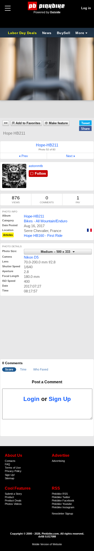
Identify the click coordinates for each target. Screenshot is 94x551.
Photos (9, 503)
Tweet (85, 123)
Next (69, 156)
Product (9, 497)
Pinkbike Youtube (62, 503)
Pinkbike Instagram (63, 507)
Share (85, 128)
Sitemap (9, 478)
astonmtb (36, 166)
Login (31, 399)
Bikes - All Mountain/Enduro (45, 221)
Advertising (58, 460)
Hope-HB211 (34, 216)
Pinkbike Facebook (63, 500)
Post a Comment (47, 382)
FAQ (7, 464)
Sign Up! (10, 474)
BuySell (63, 33)
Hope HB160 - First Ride (43, 235)
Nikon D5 (31, 257)
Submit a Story (13, 493)
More (79, 33)
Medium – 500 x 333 (56, 252)
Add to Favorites (28, 123)
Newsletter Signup (62, 513)
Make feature (58, 123)
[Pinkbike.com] (47, 6)
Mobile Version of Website (47, 544)
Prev (24, 156)
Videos (18, 503)
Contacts (10, 460)
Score (9, 369)
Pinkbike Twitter (61, 497)
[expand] (5, 123)
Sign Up (60, 399)
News (47, 33)
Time (23, 369)
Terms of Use (13, 467)
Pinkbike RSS (60, 493)
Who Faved (40, 369)
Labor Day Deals (23, 33)
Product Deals (13, 500)
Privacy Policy (13, 471)
